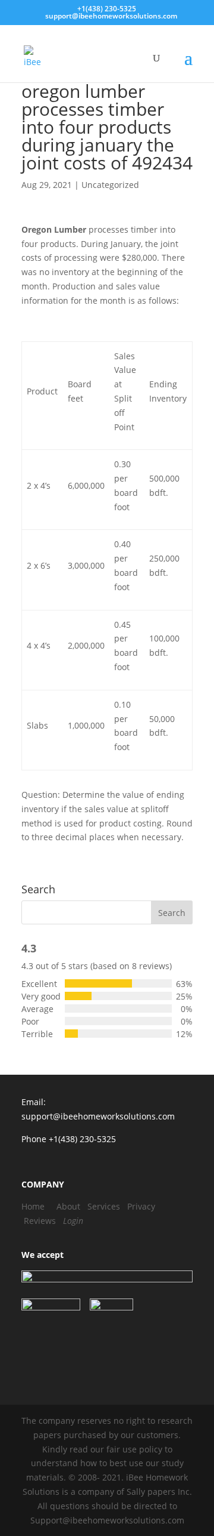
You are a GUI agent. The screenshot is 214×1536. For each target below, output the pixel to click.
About (68, 1206)
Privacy (141, 1206)
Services (103, 1206)
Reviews (40, 1220)
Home (33, 1206)
